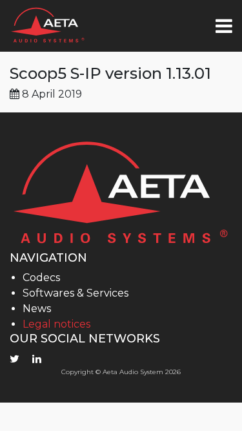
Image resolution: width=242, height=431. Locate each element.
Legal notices (56, 324)
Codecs (41, 277)
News (37, 308)
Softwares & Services (75, 293)
